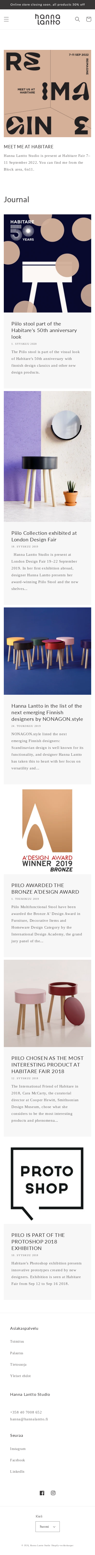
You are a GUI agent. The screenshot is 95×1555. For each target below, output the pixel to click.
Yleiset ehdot (20, 1376)
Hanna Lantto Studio (40, 1545)
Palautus (16, 1353)
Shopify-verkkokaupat (62, 1545)
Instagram (18, 1449)
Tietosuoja (18, 1364)
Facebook (17, 1460)
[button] (6, 19)
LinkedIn (17, 1472)
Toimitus (17, 1341)
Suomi (44, 1526)
